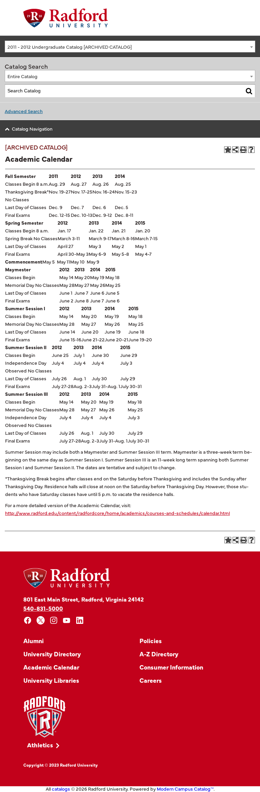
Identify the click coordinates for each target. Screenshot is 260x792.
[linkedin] (79, 620)
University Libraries (51, 680)
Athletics (40, 745)
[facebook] (27, 620)
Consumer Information (171, 667)
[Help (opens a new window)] (251, 149)
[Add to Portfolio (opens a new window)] (227, 149)
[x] (41, 620)
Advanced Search (24, 111)
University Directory (52, 654)
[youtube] (67, 620)
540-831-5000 (43, 608)
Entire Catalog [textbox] (22, 76)
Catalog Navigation (32, 128)
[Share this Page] (235, 149)
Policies (150, 640)
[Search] (249, 90)
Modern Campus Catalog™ (185, 788)
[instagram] (53, 620)
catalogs (61, 788)
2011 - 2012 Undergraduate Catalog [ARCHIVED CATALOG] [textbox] (69, 46)
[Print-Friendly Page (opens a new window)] (243, 149)
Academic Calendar (51, 667)
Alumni (33, 640)
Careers (150, 680)
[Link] (44, 717)
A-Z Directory (158, 654)
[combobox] (130, 46)
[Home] (65, 17)
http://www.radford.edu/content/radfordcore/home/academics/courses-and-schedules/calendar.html (117, 513)
